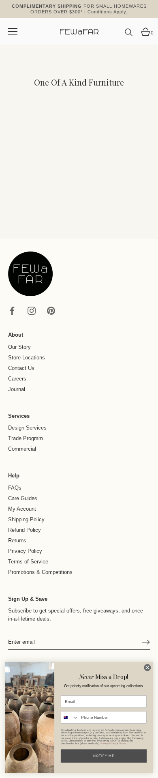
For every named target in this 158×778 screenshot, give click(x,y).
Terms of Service (28, 562)
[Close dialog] (147, 667)
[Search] (129, 35)
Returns (17, 540)
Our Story (19, 347)
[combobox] (70, 717)
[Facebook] (12, 310)
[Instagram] (32, 310)
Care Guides (22, 498)
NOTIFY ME (103, 756)
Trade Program (25, 438)
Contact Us (21, 368)
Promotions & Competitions (40, 572)
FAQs (14, 488)
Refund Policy (24, 530)
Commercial (22, 449)
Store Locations (26, 358)
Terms (122, 743)
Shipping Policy (26, 519)
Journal (16, 389)
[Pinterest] (51, 310)
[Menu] (13, 32)
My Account (22, 509)
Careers (17, 379)
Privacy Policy (25, 551)
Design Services (27, 428)
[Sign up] (146, 642)
